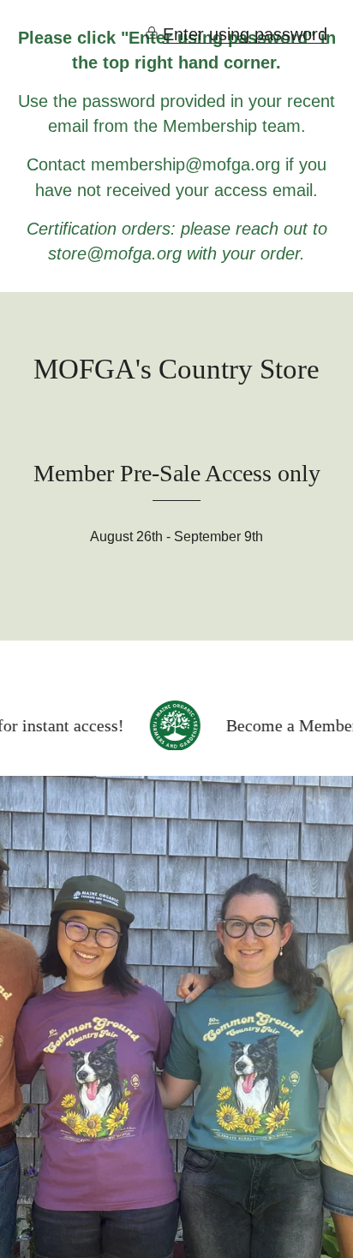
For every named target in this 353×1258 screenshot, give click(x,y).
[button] (236, 34)
